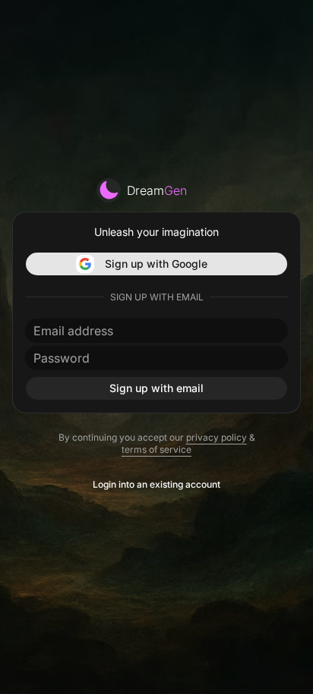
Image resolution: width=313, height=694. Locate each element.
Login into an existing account (156, 484)
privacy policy (216, 437)
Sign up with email (156, 388)
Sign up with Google (156, 263)
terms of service (156, 449)
